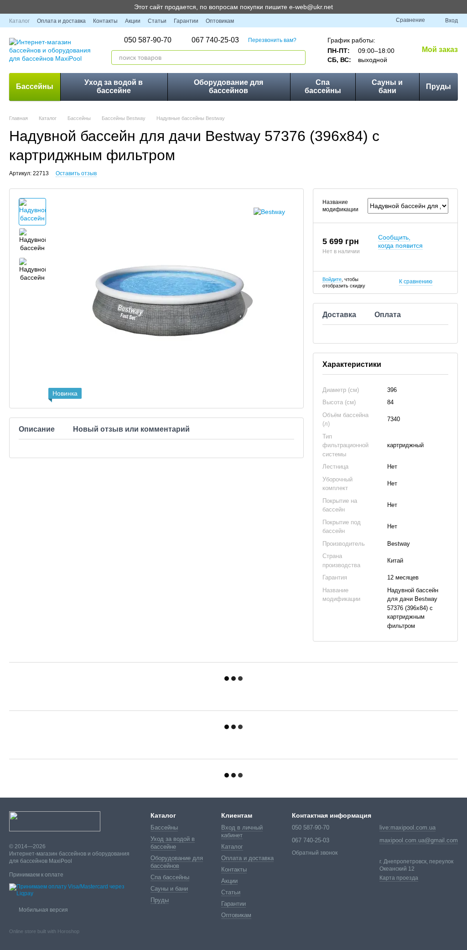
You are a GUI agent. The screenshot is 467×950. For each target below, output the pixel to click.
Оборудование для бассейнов (228, 86)
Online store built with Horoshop (44, 931)
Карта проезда (398, 878)
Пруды (438, 86)
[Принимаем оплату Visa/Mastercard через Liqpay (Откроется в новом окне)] (73, 890)
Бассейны (34, 86)
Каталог (19, 21)
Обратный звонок (314, 853)
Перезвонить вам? (272, 40)
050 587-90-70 (147, 40)
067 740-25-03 (215, 40)
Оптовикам (220, 21)
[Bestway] (269, 211)
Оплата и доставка (61, 21)
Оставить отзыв (76, 173)
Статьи (157, 21)
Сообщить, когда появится (400, 241)
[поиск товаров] (298, 57)
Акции (132, 21)
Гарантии (186, 21)
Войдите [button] (332, 279)
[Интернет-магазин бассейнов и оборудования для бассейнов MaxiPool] (54, 821)
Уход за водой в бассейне (113, 86)
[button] (459, 7)
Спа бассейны (323, 86)
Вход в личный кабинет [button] (242, 831)
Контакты (105, 21)
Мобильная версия (42, 910)
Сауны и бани (387, 86)
